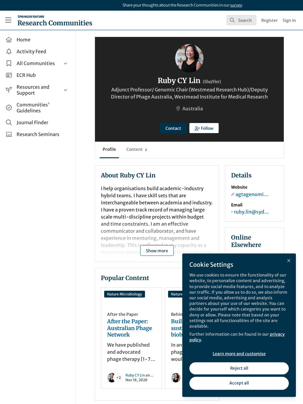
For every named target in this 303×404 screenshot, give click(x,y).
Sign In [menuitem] (289, 20)
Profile (109, 149)
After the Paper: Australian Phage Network (129, 328)
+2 (118, 377)
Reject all (239, 368)
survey (236, 5)
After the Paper (122, 314)
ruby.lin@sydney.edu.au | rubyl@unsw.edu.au (252, 212)
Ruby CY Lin (135, 375)
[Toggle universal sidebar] (8, 20)
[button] (204, 128)
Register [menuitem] (269, 20)
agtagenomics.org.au (253, 194)
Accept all (239, 383)
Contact (173, 128)
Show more (157, 250)
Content (136, 149)
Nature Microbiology (124, 294)
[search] (241, 20)
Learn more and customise (239, 353)
